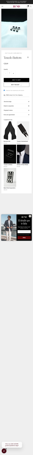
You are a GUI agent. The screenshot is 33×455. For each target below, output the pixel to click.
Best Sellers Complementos (13, 53)
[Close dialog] (30, 216)
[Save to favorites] (28, 57)
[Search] (30, 6)
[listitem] (16, 2)
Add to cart (16, 80)
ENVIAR (24, 237)
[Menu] (2, 6)
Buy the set (16, 85)
